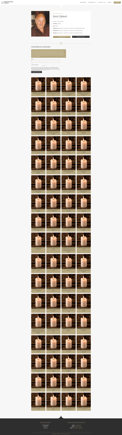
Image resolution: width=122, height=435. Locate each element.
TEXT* (32, 59)
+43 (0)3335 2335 (78, 425)
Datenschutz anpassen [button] (56, 433)
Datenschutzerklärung (43, 70)
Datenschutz (63, 433)
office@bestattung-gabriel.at (54, 69)
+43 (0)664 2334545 (78, 426)
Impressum (68, 433)
